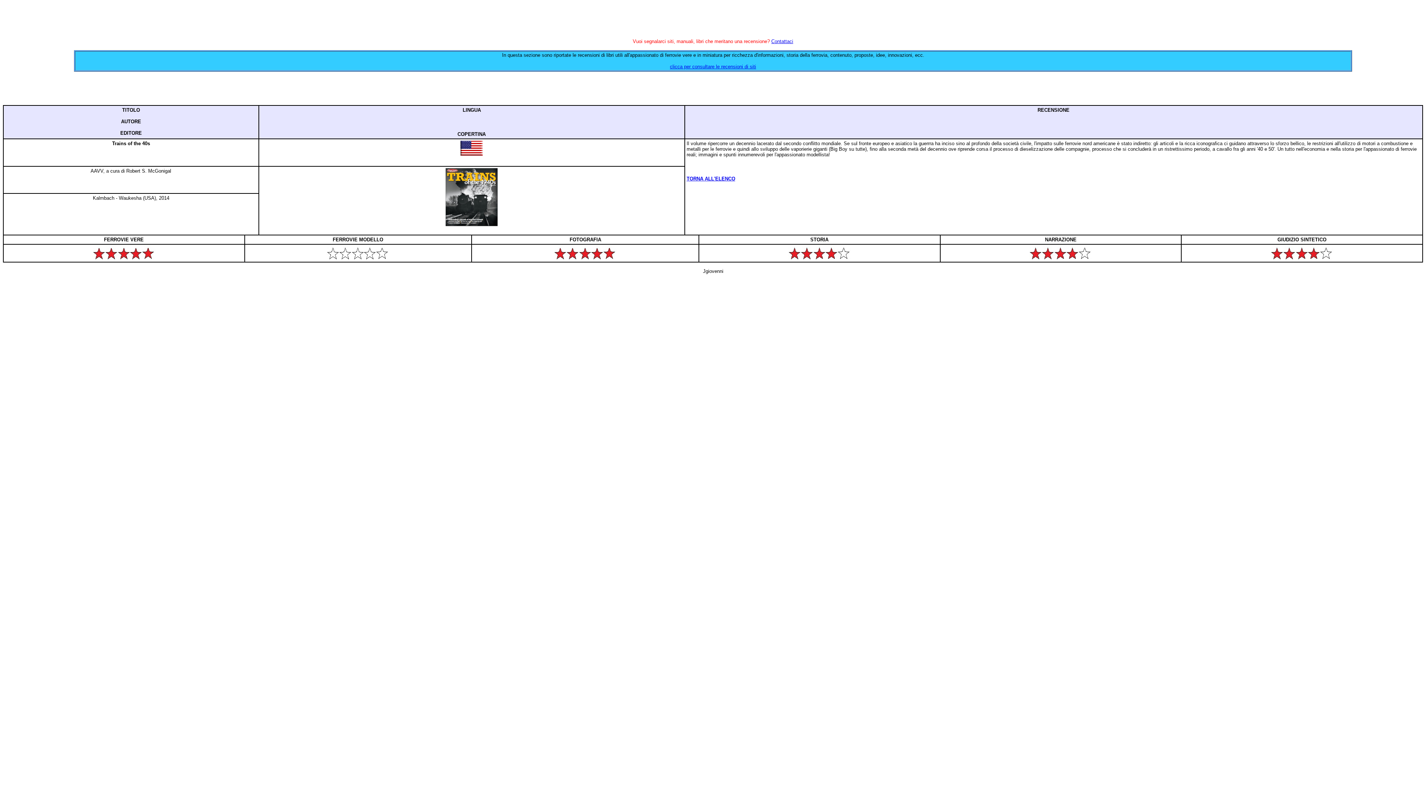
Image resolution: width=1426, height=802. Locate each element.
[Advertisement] (713, 88)
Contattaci (782, 41)
